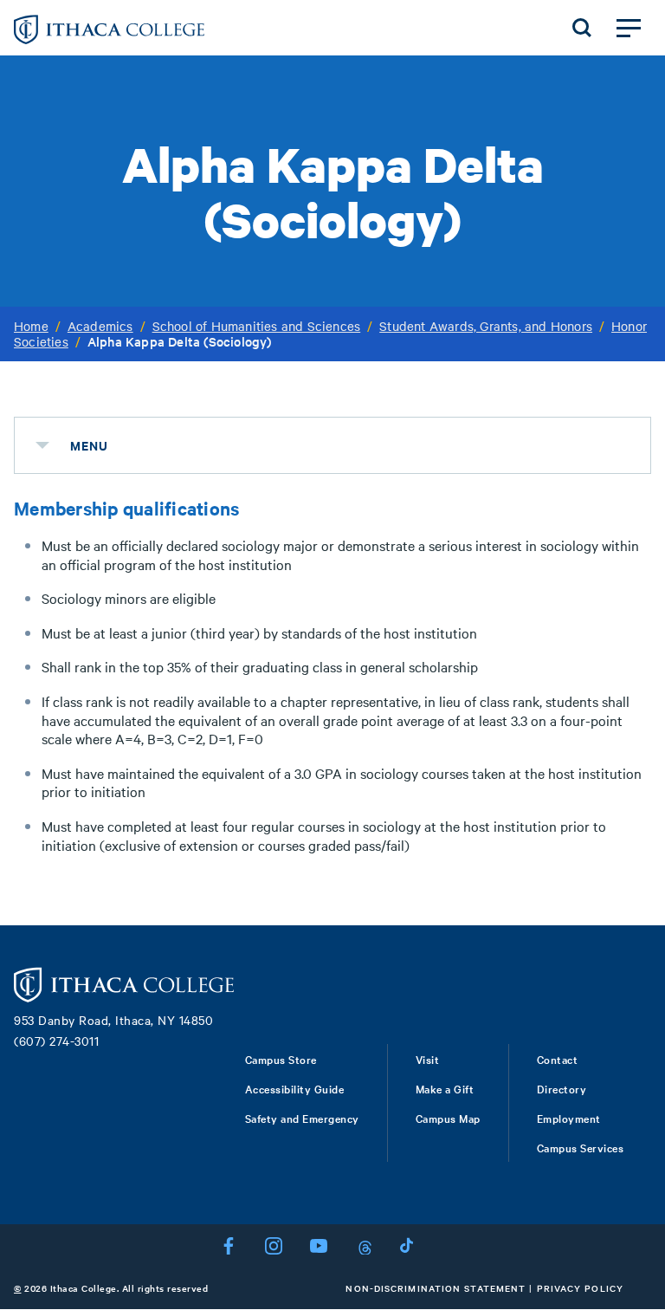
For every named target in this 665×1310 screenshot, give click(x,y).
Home (31, 325)
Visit (428, 1059)
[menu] (42, 445)
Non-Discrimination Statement (435, 1287)
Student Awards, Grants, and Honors (485, 325)
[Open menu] (628, 27)
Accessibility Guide (295, 1088)
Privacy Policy (580, 1287)
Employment (569, 1117)
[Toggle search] (582, 27)
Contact (557, 1059)
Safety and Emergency (302, 1117)
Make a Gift (445, 1088)
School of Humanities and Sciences (256, 325)
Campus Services (580, 1147)
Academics (100, 325)
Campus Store (281, 1059)
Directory (562, 1088)
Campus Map (448, 1117)
